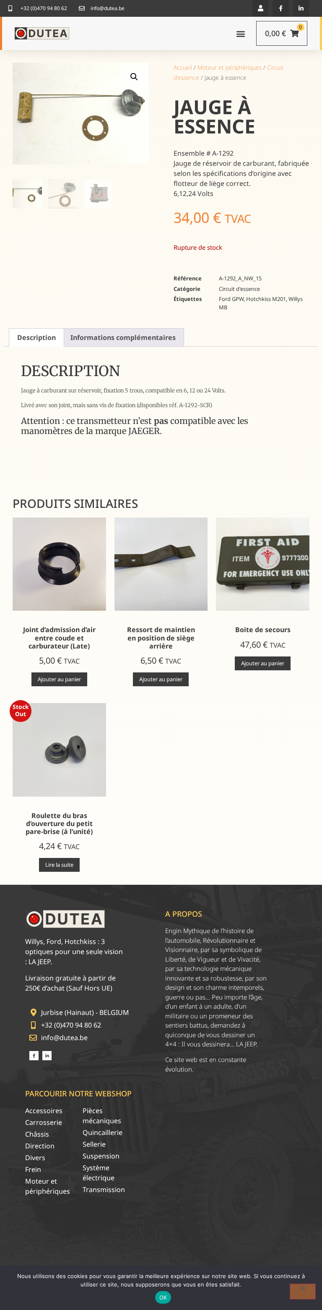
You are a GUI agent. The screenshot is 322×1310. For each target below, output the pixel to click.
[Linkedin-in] (301, 8)
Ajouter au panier (59, 679)
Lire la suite (59, 864)
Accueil (183, 67)
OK (163, 1297)
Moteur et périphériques (229, 67)
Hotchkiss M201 (266, 299)
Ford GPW (231, 299)
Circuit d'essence (239, 289)
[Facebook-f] (281, 8)
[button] (260, 8)
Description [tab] (36, 337)
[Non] (303, 1292)
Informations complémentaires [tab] (123, 337)
